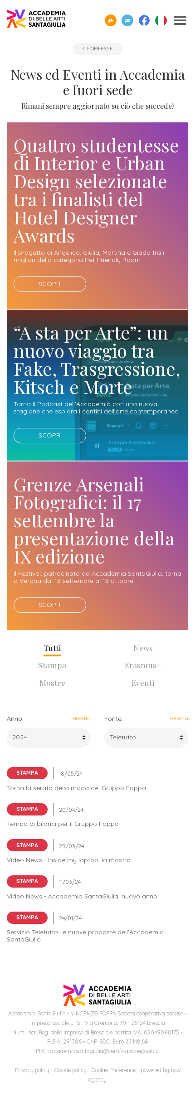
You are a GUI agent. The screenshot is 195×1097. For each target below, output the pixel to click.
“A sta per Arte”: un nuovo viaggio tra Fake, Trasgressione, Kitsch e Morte (97, 359)
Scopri (50, 284)
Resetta (82, 718)
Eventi (143, 682)
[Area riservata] (127, 20)
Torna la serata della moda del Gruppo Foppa (76, 788)
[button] (111, 20)
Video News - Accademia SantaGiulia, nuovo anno (82, 896)
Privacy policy (32, 1070)
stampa (27, 772)
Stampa (52, 665)
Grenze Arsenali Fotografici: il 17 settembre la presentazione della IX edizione (94, 520)
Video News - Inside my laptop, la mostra (69, 860)
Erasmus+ (143, 665)
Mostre (52, 682)
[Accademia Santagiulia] (36, 21)
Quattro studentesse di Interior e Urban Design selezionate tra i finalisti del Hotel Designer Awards (96, 190)
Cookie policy (70, 1070)
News (143, 647)
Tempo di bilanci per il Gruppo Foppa (63, 824)
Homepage (99, 48)
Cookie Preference (114, 1070)
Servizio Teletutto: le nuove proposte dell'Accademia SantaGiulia (85, 935)
